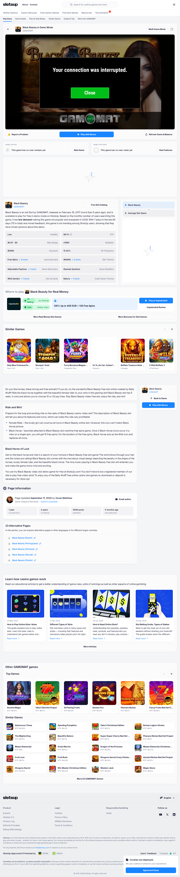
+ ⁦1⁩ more (32, 269)
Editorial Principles (11, 825)
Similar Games (54, 19)
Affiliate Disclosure (63, 821)
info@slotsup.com (42, 848)
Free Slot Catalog (99, 205)
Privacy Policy (61, 817)
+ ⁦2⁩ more (76, 259)
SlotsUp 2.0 (8, 817)
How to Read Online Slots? (105, 624)
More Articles (90, 646)
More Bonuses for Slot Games (132, 317)
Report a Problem (20, 134)
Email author (125, 499)
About (25, 4)
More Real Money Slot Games (47, 317)
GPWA (45, 853)
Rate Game (79, 150)
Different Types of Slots (61, 624)
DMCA (60, 853)
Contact (33, 4)
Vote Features (165, 150)
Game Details (20, 19)
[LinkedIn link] (174, 814)
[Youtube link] (160, 814)
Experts (6, 813)
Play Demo (7, 19)
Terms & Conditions (63, 825)
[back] (8, 29)
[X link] (167, 814)
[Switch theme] (174, 4)
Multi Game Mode (157, 29)
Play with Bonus (88, 134)
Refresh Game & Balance (160, 134)
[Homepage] (10, 4)
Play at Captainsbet (158, 300)
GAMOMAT (19, 206)
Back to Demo (160, 398)
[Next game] (172, 329)
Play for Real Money (37, 19)
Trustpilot (167, 853)
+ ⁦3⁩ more (23, 259)
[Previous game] (165, 329)
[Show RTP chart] (71, 234)
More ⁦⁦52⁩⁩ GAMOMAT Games (90, 779)
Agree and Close (151, 870)
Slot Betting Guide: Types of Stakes (152, 624)
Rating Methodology (12, 829)
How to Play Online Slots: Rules (22, 624)
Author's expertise (49, 501)
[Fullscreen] (172, 29)
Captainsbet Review (156, 307)
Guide (109, 813)
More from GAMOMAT (87, 19)
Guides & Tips (69, 19)
